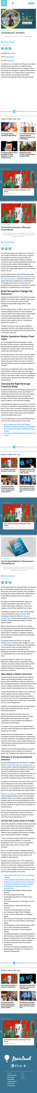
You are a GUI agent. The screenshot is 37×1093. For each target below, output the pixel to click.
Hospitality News (11, 1079)
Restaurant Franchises (6, 224)
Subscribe (31, 3)
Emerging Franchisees (6, 30)
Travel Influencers (11, 1085)
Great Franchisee (11, 1083)
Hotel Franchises (11, 1077)
